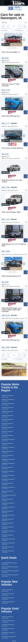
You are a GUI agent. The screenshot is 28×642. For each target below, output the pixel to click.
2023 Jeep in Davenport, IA (7, 484)
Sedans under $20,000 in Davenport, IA (10, 567)
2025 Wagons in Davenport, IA (8, 480)
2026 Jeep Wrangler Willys (11, 212)
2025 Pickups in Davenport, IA (8, 472)
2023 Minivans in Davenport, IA (8, 531)
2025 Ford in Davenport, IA (7, 468)
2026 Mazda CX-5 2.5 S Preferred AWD (14, 245)
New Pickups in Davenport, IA (8, 594)
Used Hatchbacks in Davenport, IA (9, 637)
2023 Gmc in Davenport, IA (7, 500)
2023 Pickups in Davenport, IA (8, 476)
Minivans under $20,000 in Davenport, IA (10, 571)
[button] (2, 39)
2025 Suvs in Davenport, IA (7, 416)
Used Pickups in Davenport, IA (8, 621)
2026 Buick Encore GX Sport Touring (12, 181)
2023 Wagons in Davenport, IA (8, 460)
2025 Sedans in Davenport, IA (8, 547)
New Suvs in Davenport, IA (7, 590)
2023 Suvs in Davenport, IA (7, 432)
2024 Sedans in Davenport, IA (8, 551)
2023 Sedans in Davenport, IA (8, 504)
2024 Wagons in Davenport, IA (8, 488)
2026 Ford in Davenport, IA (7, 420)
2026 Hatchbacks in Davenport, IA (9, 496)
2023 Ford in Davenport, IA (7, 436)
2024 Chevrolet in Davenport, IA (8, 539)
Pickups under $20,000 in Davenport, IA (10, 575)
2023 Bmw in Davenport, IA (7, 535)
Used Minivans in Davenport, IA (8, 633)
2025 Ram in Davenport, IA (7, 456)
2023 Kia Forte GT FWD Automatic (10, 85)
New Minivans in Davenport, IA (8, 602)
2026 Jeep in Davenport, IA (7, 408)
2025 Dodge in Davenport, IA (8, 520)
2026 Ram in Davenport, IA (7, 412)
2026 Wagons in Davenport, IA (8, 448)
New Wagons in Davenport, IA (8, 598)
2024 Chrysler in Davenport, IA (8, 516)
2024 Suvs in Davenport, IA (7, 452)
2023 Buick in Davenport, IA (7, 524)
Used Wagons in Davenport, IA (8, 629)
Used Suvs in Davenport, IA (7, 617)
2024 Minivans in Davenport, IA (8, 508)
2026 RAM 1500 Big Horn (11, 116)
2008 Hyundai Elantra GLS (11, 276)
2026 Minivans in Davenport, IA (8, 464)
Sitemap (14, 640)
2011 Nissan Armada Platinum (12, 148)
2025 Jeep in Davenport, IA (7, 424)
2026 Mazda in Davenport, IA (8, 404)
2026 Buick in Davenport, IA (7, 428)
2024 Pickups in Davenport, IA (8, 440)
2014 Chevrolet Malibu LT (11, 52)
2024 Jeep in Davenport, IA (7, 492)
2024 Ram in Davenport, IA (7, 512)
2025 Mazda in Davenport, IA (8, 527)
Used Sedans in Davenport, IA (8, 625)
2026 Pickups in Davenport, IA (8, 400)
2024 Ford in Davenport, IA (7, 444)
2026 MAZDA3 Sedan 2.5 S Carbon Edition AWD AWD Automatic (12, 309)
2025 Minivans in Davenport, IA (8, 543)
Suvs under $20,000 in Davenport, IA (9, 563)
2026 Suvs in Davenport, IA (7, 396)
